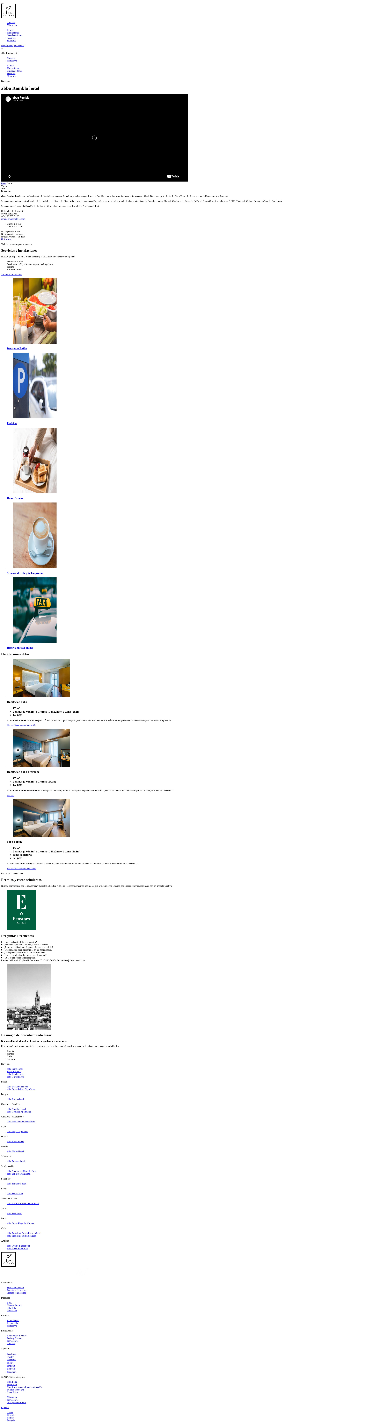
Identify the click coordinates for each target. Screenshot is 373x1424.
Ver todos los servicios (11, 274)
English (10, 1417)
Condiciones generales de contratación (24, 1387)
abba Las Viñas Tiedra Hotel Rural (23, 1203)
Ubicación (6, 239)
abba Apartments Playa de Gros (21, 1171)
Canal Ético (12, 1392)
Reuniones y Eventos (17, 1335)
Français (11, 1420)
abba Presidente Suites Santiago (21, 1236)
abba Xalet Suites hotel (17, 1248)
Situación (11, 40)
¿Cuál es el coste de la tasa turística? (20, 942)
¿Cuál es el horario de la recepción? (20, 957)
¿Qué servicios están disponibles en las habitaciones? (28, 950)
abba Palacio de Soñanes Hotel (21, 1121)
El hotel (10, 30)
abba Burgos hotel (15, 1099)
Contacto (11, 22)
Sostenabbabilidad (15, 1287)
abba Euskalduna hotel (17, 1086)
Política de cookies (15, 1389)
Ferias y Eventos (14, 1338)
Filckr (10, 1362)
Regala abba (12, 1323)
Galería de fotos (14, 35)
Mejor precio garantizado (12, 45)
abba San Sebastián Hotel (18, 1174)
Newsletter (12, 1310)
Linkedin (11, 1368)
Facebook (12, 1354)
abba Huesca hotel (15, 1141)
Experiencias (13, 1320)
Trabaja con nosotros (16, 1293)
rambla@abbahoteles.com (13, 219)
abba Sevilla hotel (15, 1193)
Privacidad (12, 1384)
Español (5, 1407)
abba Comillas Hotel (16, 1109)
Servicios (11, 38)
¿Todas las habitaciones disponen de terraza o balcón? (28, 947)
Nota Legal (12, 1382)
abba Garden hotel (15, 1077)
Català (10, 1412)
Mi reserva (12, 25)
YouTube (11, 1359)
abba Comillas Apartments (19, 1111)
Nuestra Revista (14, 1305)
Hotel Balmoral (14, 1071)
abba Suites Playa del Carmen (20, 1223)
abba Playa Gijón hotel (17, 1131)
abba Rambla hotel (15, 1074)
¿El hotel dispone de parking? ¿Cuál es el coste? (26, 944)
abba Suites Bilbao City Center (21, 1089)
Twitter (10, 1357)
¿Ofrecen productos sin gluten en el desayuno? (25, 955)
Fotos (3, 183)
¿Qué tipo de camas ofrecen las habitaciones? (24, 952)
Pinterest (11, 1366)
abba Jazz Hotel (14, 1213)
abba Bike (11, 1308)
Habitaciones (13, 32)
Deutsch (11, 1415)
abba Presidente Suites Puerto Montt (23, 1233)
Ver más (10, 725)
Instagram (12, 1372)
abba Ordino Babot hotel (18, 1246)
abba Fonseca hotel (16, 1161)
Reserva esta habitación (25, 725)
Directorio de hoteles (16, 1290)
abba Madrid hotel (15, 1151)
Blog (9, 1302)
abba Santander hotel (16, 1183)
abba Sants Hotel (15, 1069)
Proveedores (12, 1341)
